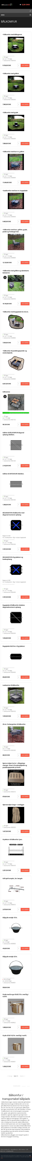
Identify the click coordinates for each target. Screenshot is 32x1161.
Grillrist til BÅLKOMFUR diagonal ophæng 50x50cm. (13, 434)
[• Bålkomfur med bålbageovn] (16, 45)
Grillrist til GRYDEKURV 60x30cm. (13, 474)
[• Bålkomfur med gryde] (16, 123)
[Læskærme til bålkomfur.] (16, 695)
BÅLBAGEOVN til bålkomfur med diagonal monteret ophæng (13, 514)
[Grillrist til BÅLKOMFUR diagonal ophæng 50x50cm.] (16, 445)
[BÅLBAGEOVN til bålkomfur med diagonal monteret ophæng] (16, 525)
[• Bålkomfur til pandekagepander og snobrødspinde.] (16, 363)
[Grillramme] (16, 402)
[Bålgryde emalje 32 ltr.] (16, 967)
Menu (3, 15)
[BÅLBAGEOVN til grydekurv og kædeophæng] (16, 569)
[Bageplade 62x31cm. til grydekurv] (16, 656)
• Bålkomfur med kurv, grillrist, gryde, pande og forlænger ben (15, 231)
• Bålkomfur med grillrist (11, 73)
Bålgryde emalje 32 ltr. (10, 957)
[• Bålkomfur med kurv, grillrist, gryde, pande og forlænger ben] (16, 242)
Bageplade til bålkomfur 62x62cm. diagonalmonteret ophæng (14, 606)
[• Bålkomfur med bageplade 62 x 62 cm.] (16, 322)
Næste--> (22, 1076)
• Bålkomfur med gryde (10, 112)
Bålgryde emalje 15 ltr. (10, 917)
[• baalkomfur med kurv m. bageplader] (16, 201)
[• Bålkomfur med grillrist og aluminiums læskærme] (16, 283)
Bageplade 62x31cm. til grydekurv (14, 646)
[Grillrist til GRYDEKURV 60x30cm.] (16, 484)
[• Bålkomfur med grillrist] (16, 84)
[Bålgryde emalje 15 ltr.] (16, 928)
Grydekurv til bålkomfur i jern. (12, 839)
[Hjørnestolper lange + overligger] (16, 815)
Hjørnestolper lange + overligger (13, 805)
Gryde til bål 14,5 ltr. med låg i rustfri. (15, 1035)
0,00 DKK (26, 4)
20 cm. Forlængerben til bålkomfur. (14, 724)
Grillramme (6, 392)
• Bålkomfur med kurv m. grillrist (13, 152)
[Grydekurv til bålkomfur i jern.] (16, 849)
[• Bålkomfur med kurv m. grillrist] (16, 162)
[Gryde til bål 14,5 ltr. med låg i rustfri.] (16, 1045)
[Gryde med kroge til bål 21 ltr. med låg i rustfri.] (16, 1006)
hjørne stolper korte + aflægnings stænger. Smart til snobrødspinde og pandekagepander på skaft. (15, 765)
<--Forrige (9, 1076)
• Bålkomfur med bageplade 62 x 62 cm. (15, 312)
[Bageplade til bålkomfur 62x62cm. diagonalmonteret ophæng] (16, 617)
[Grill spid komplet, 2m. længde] (16, 888)
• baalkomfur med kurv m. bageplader (15, 191)
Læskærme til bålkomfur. (11, 685)
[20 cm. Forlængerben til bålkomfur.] (16, 734)
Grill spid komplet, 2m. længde (12, 878)
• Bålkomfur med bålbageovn (12, 34)
